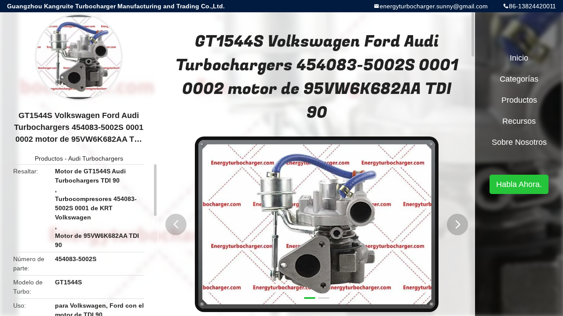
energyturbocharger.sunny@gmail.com (434, 6)
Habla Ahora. (519, 184)
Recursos (519, 121)
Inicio (519, 58)
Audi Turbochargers (95, 158)
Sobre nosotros (519, 142)
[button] (175, 224)
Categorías (519, 79)
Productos (49, 158)
